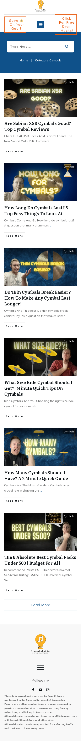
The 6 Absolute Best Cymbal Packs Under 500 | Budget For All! (40, 560)
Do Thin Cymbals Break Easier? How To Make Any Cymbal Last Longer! (37, 298)
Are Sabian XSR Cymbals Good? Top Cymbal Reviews (37, 126)
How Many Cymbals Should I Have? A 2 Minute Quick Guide (36, 475)
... (51, 141)
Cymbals (69, 82)
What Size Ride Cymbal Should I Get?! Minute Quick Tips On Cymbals (38, 388)
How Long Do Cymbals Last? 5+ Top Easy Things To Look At (37, 210)
